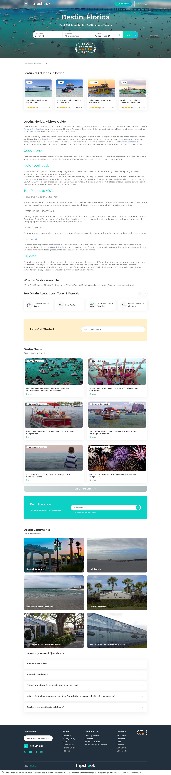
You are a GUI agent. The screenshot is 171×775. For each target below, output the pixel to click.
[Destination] (59, 35)
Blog (119, 742)
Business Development (96, 745)
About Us (121, 736)
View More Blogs (83, 489)
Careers (120, 745)
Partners (121, 739)
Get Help (66, 736)
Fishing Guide (68, 748)
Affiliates (89, 739)
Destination (29, 64)
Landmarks (122, 751)
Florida (38, 64)
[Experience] (89, 35)
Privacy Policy (68, 739)
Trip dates (98, 33)
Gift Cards (121, 748)
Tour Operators (92, 736)
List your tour (123, 4)
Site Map (66, 751)
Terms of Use (68, 745)
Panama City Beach (33, 129)
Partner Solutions (93, 742)
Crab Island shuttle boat (58, 247)
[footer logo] (85, 766)
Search (132, 35)
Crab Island (30, 239)
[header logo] (39, 4)
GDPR (65, 742)
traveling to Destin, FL (129, 142)
